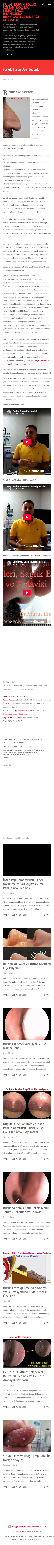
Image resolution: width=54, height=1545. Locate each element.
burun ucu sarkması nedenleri (28, 739)
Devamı (47, 915)
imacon (24, 1531)
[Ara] (43, 4)
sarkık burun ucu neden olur (17, 746)
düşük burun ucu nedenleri (16, 743)
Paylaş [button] (6, 758)
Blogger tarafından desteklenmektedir (28, 1526)
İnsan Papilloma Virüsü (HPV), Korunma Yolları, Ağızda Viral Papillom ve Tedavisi (23, 884)
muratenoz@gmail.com (18, 714)
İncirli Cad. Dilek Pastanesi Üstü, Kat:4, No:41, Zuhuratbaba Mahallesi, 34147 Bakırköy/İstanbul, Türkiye (24, 752)
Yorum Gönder (19, 915)
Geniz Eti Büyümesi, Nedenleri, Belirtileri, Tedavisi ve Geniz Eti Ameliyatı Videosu (24, 1376)
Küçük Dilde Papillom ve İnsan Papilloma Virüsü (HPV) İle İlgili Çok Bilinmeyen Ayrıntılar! (24, 1128)
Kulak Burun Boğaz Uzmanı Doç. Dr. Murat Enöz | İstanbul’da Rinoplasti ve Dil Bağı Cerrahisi (21, 12)
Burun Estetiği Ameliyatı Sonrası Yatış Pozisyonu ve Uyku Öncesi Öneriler (25, 1292)
